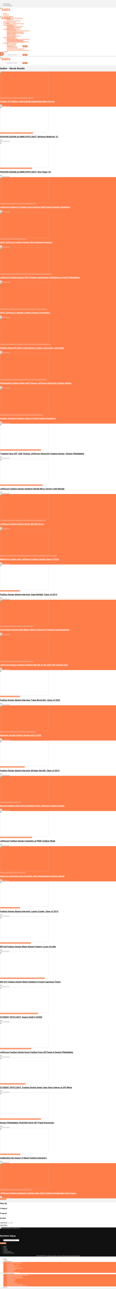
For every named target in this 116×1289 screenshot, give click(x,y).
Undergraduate (8, 25)
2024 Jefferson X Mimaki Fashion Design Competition (25, 313)
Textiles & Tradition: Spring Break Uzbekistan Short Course (27, 101)
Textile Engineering (12, 47)
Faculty (5, 1248)
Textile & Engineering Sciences (15, 48)
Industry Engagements (17, 309)
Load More (3, 1199)
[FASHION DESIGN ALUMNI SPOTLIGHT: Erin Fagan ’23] (24, 167)
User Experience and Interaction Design (18, 50)
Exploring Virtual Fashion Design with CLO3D (20, 735)
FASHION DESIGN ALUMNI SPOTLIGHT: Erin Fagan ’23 (25, 172)
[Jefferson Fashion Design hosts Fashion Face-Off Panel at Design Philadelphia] (24, 1047)
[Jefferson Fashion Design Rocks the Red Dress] (24, 519)
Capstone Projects (5, 274)
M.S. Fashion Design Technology (30, 344)
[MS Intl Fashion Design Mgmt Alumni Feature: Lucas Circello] (24, 941)
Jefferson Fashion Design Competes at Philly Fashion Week (27, 841)
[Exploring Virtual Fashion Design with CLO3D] (24, 730)
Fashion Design (11, 22)
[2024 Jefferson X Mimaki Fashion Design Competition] (24, 307)
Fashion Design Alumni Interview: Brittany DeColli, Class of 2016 (30, 770)
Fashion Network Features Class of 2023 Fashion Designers (28, 418)
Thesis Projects (4, 978)
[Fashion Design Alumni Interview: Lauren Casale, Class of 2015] (24, 906)
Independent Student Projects (12, 379)
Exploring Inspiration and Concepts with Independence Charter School (32, 876)
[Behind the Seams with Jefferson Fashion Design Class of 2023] (24, 554)
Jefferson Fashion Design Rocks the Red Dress (22, 524)
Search (25, 46)
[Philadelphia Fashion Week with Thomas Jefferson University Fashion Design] (24, 378)
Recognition (30, 133)
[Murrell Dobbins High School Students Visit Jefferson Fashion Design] (24, 801)
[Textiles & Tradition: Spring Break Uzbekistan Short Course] (24, 96)
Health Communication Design (15, 42)
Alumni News (3, 133)
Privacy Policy (61, 1255)
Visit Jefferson (7, 5)
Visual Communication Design (15, 23)
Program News (25, 274)
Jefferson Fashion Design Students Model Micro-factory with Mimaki (32, 489)
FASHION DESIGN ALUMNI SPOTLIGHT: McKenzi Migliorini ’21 (29, 136)
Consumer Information (73, 1255)
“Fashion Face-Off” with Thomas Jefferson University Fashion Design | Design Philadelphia (42, 453)
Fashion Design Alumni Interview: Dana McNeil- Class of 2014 (28, 594)
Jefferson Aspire (52, 1255)
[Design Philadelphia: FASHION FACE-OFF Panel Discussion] (24, 1117)
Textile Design (11, 34)
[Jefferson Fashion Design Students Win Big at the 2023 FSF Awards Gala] (24, 660)
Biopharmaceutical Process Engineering (18, 30)
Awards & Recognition (6, 415)
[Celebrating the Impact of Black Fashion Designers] (24, 1153)
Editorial (22, 98)
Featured (2, 98)
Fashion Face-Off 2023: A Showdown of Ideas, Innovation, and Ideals (32, 348)
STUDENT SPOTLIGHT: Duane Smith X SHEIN (21, 1017)
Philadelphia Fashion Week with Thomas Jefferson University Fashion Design (35, 383)
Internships (10, 168)
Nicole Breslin (6, 106)
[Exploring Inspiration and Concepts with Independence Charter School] (24, 871)
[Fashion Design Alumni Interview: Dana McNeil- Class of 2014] (24, 589)
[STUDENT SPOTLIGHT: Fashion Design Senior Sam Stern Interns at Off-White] (24, 1082)
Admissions (6, 4)
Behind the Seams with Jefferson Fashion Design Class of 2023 (29, 559)
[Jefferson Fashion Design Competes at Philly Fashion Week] (24, 836)
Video (34, 731)
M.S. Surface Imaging (32, 485)
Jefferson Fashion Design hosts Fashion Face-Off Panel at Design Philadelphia (36, 1052)
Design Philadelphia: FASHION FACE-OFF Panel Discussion (27, 1123)
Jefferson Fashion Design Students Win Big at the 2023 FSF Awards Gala (34, 665)
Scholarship (26, 309)
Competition (10, 133)
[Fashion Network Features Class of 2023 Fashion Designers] (24, 413)
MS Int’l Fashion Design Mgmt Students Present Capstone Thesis (30, 982)
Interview (31, 98)
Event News (3, 238)
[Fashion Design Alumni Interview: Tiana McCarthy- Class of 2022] (24, 695)
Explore (5, 51)
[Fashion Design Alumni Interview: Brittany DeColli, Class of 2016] (24, 765)
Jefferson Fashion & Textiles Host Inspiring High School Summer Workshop (35, 207)
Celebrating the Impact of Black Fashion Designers (23, 1158)
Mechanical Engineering (13, 21)
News (5, 13)
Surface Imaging (11, 44)
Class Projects (4, 731)
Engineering (10, 28)
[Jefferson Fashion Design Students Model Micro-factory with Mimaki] (24, 484)
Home (5, 1246)
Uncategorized (12, 978)
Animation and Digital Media (15, 18)
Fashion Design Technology (15, 40)
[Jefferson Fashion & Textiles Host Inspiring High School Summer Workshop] (24, 202)
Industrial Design (11, 33)
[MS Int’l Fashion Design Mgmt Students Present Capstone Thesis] (24, 977)
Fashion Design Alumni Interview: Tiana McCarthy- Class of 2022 (30, 700)
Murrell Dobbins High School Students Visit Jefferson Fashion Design (32, 806)
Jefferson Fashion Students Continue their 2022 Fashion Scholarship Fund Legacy (38, 1193)
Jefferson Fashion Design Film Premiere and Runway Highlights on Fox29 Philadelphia (40, 277)
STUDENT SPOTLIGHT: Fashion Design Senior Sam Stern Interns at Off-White (36, 1087)
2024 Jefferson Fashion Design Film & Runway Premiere (26, 242)
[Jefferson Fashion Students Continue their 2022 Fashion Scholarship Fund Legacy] (24, 1188)
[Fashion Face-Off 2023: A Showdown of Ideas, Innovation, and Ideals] (24, 343)
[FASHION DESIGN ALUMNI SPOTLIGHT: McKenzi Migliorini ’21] (24, 131)
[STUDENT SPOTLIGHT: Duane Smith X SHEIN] (24, 1012)
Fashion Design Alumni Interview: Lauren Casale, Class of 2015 (29, 911)
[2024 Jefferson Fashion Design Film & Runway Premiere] (24, 237)
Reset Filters (4, 1225)
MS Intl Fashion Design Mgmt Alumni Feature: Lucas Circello (28, 946)
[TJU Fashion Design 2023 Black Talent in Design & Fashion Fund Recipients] (24, 624)
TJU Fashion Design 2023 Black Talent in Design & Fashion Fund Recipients (34, 630)
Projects (6, 15)
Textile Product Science (13, 36)
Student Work (8, 203)
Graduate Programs (9, 37)
